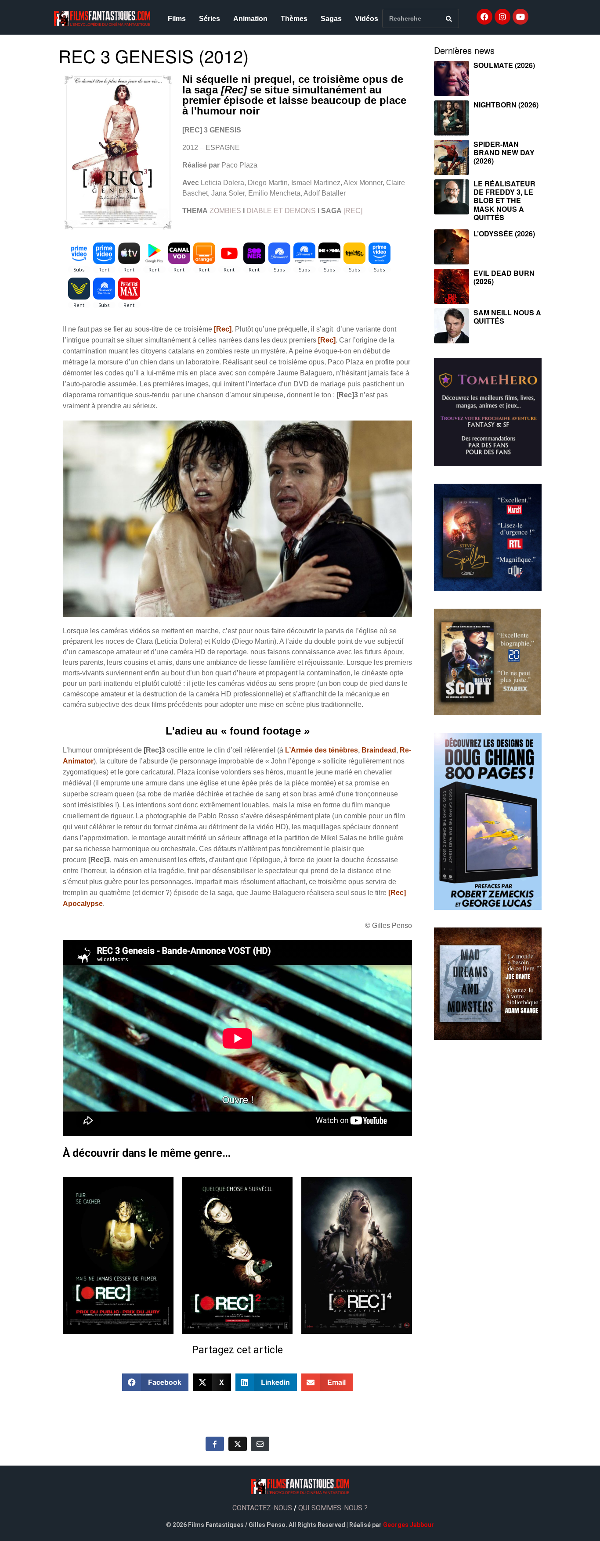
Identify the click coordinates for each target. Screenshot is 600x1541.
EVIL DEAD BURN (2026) (504, 277)
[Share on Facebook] (215, 1444)
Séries (209, 18)
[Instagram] (502, 17)
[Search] (449, 18)
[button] (155, 1382)
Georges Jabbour (408, 1524)
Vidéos (366, 18)
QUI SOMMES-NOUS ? (333, 1508)
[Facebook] (484, 17)
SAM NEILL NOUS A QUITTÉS (507, 316)
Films (177, 18)
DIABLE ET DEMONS (282, 210)
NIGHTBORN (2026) (506, 105)
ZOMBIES (225, 210)
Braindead (378, 750)
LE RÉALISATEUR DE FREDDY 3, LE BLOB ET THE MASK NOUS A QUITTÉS (504, 200)
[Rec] (327, 340)
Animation (250, 18)
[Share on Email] (260, 1444)
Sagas (331, 18)
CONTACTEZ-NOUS (262, 1508)
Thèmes (294, 18)
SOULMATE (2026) (504, 65)
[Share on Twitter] (237, 1444)
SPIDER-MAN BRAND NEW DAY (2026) (504, 152)
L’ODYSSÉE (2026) (504, 233)
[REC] (352, 210)
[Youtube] (520, 17)
